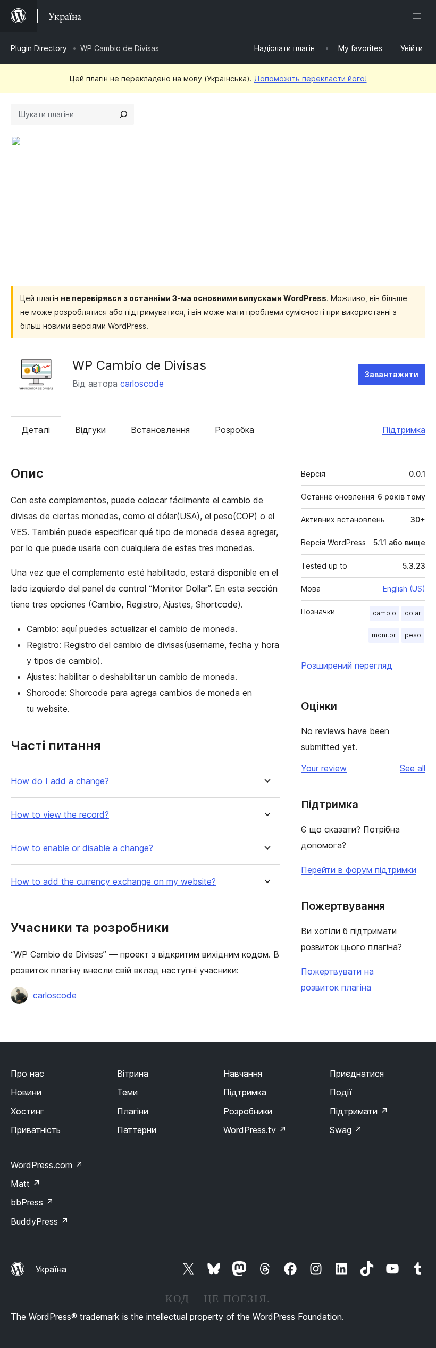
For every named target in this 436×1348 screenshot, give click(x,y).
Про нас (27, 1073)
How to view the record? (60, 815)
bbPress (32, 1202)
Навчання (242, 1073)
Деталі (36, 430)
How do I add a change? (60, 781)
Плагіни (132, 1111)
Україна (51, 1269)
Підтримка (403, 430)
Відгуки (90, 430)
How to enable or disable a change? (82, 848)
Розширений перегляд (346, 665)
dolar (413, 613)
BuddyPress (40, 1221)
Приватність (36, 1130)
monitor (384, 635)
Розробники (247, 1111)
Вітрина (132, 1073)
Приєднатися (357, 1073)
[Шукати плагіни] (123, 114)
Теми (127, 1092)
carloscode (142, 383)
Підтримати (359, 1111)
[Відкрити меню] (419, 16)
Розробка (234, 430)
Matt (25, 1183)
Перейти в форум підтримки (358, 869)
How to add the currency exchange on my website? (113, 882)
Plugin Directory (39, 48)
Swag (346, 1130)
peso (413, 635)
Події (341, 1092)
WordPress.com (47, 1165)
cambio (384, 613)
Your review (324, 768)
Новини (26, 1092)
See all (412, 768)
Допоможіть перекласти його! (310, 78)
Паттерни (136, 1130)
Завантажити (391, 374)
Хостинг (27, 1111)
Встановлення (160, 430)
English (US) (404, 588)
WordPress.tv (255, 1130)
